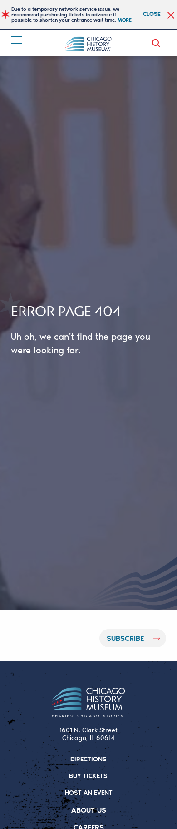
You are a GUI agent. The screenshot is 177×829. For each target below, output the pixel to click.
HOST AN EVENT (89, 792)
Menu (17, 40)
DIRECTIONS (88, 759)
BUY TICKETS (88, 775)
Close (152, 13)
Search (158, 43)
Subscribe (125, 638)
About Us (88, 809)
